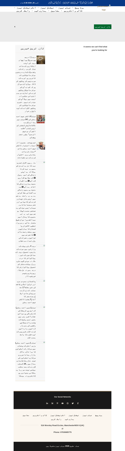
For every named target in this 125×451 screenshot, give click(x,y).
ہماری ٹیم (40, 10)
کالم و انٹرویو (73, 10)
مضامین (55, 10)
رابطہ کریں (23, 10)
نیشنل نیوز (47, 7)
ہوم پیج (79, 7)
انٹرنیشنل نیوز (26, 7)
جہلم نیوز (64, 7)
